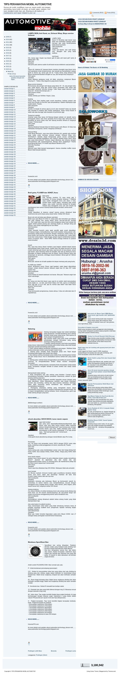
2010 (7, 39)
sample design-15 (10, 121)
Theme (96, 671)
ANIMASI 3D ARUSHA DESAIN (88, 179)
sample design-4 (9, 95)
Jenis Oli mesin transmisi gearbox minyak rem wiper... (17, 77)
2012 (7, 45)
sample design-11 (9, 112)
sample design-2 (9, 91)
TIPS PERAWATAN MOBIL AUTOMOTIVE (28, 4)
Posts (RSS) (111, 12)
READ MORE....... (33, 163)
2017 (7, 56)
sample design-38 (10, 175)
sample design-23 (10, 140)
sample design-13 (10, 117)
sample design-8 (9, 105)
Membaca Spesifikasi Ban (38, 542)
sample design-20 (10, 133)
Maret (10, 71)
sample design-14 (10, 119)
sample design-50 (10, 203)
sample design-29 (10, 154)
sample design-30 (10, 156)
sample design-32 (10, 161)
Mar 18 (11, 74)
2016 (7, 53)
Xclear (92, 671)
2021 (7, 64)
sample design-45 (10, 192)
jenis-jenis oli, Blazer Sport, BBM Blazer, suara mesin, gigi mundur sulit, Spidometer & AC (101, 315)
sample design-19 (10, 131)
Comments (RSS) (97, 12)
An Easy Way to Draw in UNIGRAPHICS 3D (92, 24)
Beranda (53, 651)
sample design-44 (10, 189)
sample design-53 (10, 210)
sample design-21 (10, 135)
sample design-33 (10, 163)
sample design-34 (10, 166)
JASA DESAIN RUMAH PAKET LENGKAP (92, 21)
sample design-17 (10, 126)
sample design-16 (10, 124)
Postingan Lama (71, 651)
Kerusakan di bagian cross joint (88, 327)
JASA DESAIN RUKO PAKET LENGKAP (91, 19)
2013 (7, 47)
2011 (7, 42)
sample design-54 (10, 213)
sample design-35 (10, 168)
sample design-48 (10, 199)
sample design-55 (10, 215)
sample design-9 (9, 107)
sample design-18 (10, 128)
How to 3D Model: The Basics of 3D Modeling (93, 67)
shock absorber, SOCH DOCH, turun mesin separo (48, 419)
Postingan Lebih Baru (35, 651)
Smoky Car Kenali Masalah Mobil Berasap (101, 336)
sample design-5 (9, 98)
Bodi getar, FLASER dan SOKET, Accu (43, 193)
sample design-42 (10, 185)
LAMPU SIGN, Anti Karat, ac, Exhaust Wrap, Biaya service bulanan (51, 34)
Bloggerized (102, 671)
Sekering (31, 329)
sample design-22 (10, 138)
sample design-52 (10, 208)
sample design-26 (10, 147)
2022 (7, 66)
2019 (7, 58)
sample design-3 (9, 93)
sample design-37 (10, 173)
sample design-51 (10, 206)
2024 (7, 69)
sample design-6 (9, 100)
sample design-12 (10, 114)
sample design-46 (10, 194)
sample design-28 (10, 152)
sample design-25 (10, 145)
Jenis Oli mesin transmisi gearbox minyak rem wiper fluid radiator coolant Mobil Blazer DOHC (102, 371)
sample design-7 (9, 103)
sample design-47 (10, 196)
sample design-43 (10, 187)
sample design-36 (10, 171)
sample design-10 (10, 110)
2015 (7, 50)
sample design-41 (10, 182)
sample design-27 (10, 149)
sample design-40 (10, 180)
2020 (7, 61)
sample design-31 (10, 159)
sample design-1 (9, 88)
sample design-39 (10, 178)
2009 (7, 37)
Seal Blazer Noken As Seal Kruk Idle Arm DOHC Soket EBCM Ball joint (101, 397)
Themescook (112, 671)
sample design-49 (10, 201)
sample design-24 (10, 142)
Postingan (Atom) (41, 655)
